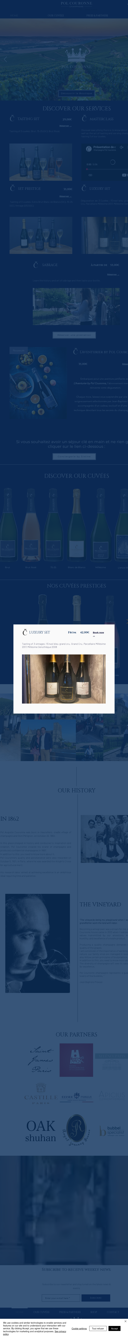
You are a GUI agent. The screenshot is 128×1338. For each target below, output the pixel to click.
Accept (114, 1328)
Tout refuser (98, 1328)
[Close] (125, 1321)
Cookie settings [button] (79, 1328)
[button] (64, 679)
